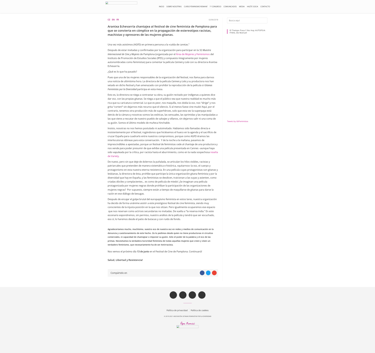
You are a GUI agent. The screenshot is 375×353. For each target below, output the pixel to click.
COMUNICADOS (230, 6)
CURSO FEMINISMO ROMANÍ (195, 6)
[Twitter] (182, 295)
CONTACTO (265, 6)
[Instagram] (192, 295)
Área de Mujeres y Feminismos (193, 54)
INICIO (161, 6)
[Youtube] (202, 295)
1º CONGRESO (215, 6)
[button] (177, 309)
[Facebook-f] (173, 295)
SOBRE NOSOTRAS (174, 6)
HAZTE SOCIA (252, 6)
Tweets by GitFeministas (237, 121)
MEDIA (242, 6)
